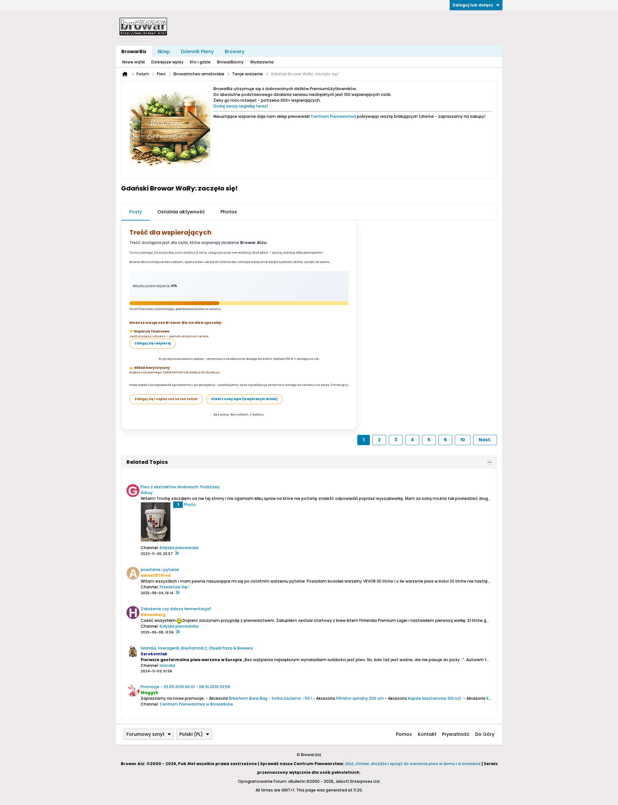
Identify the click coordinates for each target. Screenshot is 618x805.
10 (462, 439)
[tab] (135, 212)
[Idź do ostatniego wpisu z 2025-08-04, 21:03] (177, 593)
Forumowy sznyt (145, 734)
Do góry (484, 734)
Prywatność (456, 734)
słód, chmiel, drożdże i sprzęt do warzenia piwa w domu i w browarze (413, 763)
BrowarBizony (230, 62)
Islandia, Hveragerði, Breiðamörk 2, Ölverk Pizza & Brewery (197, 648)
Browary (234, 51)
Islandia (167, 665)
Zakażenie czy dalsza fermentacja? (176, 609)
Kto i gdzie (200, 62)
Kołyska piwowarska (179, 547)
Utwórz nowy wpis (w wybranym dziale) (244, 399)
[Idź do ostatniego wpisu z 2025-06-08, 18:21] (177, 632)
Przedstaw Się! (174, 587)
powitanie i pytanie (160, 569)
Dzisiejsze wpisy (167, 62)
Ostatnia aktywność (181, 212)
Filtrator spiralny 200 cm (360, 698)
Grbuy (147, 492)
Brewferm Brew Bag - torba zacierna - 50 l (270, 698)
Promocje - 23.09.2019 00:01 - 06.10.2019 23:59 (185, 686)
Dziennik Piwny (197, 51)
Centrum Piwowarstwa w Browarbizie (196, 704)
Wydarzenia (262, 62)
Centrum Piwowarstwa (333, 116)
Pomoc (404, 734)
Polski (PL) (191, 734)
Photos (228, 212)
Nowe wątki (133, 62)
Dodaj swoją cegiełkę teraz (240, 106)
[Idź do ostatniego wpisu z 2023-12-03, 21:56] (176, 554)
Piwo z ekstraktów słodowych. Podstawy (180, 487)
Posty (135, 212)
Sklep (163, 51)
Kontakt (427, 734)
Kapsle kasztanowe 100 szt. (435, 698)
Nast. (485, 439)
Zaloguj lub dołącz (473, 5)
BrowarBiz (133, 51)
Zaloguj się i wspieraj (153, 343)
